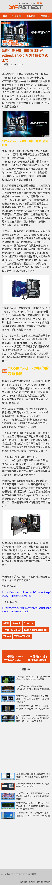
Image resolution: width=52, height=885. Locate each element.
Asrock (16, 623)
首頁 (5, 15)
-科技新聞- (16, 15)
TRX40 (7, 636)
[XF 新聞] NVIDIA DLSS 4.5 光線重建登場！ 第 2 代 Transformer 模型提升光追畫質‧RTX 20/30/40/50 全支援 (33, 718)
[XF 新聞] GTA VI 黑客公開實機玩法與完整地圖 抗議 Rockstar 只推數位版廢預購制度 (32, 796)
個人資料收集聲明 (43, 882)
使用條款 (32, 882)
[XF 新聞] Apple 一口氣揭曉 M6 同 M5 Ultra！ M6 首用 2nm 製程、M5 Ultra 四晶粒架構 (32, 699)
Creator (28, 623)
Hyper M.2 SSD (12, 629)
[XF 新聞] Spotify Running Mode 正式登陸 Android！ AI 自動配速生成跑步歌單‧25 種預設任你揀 (32, 806)
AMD (6, 623)
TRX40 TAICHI (22, 636)
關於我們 (23, 882)
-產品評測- (31, 15)
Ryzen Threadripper (35, 629)
